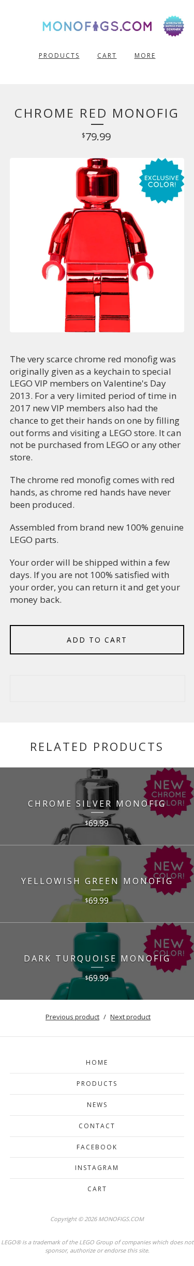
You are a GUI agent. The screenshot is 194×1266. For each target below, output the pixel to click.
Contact (97, 1125)
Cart (107, 55)
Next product (130, 1016)
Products (59, 55)
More (145, 55)
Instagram (97, 1167)
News (97, 1104)
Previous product (72, 1016)
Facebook (97, 1147)
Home (97, 1062)
